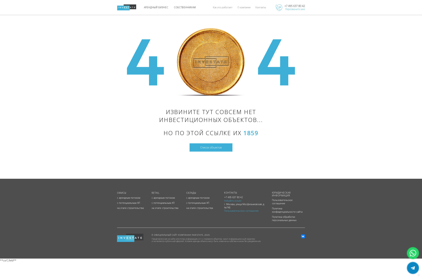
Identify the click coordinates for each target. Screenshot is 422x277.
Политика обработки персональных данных (284, 218)
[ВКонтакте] (303, 236)
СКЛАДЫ (191, 192)
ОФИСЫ (122, 192)
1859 (250, 133)
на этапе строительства (130, 208)
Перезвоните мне (295, 9)
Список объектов (211, 147)
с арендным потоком (128, 197)
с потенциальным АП (128, 202)
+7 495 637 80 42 (295, 6)
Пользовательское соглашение (282, 201)
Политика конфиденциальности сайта (287, 210)
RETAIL (156, 192)
